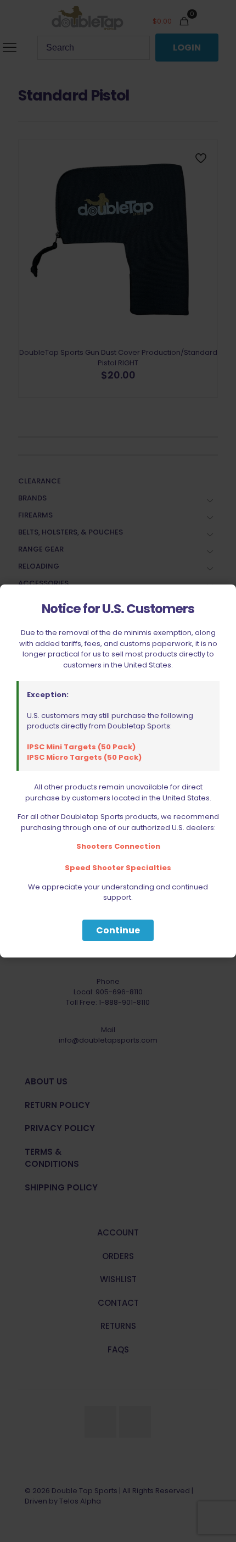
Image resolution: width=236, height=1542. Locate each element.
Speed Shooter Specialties (118, 867)
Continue (118, 930)
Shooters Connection (118, 846)
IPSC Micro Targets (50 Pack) (84, 757)
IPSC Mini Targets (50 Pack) (81, 747)
